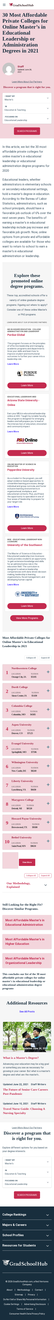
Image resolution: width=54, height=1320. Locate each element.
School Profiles (13, 1235)
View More (27, 862)
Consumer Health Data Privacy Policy (27, 1314)
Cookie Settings (11, 1304)
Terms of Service (24, 1309)
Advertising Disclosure (35, 1304)
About (9, 1290)
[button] (27, 885)
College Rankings (14, 1214)
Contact (39, 1290)
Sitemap (19, 1294)
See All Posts (27, 1011)
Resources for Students (19, 1245)
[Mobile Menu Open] (4, 5)
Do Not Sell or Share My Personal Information (24, 1299)
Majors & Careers (14, 1225)
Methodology (23, 1290)
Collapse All (31, 658)
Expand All (45, 658)
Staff (21, 66)
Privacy (31, 1294)
